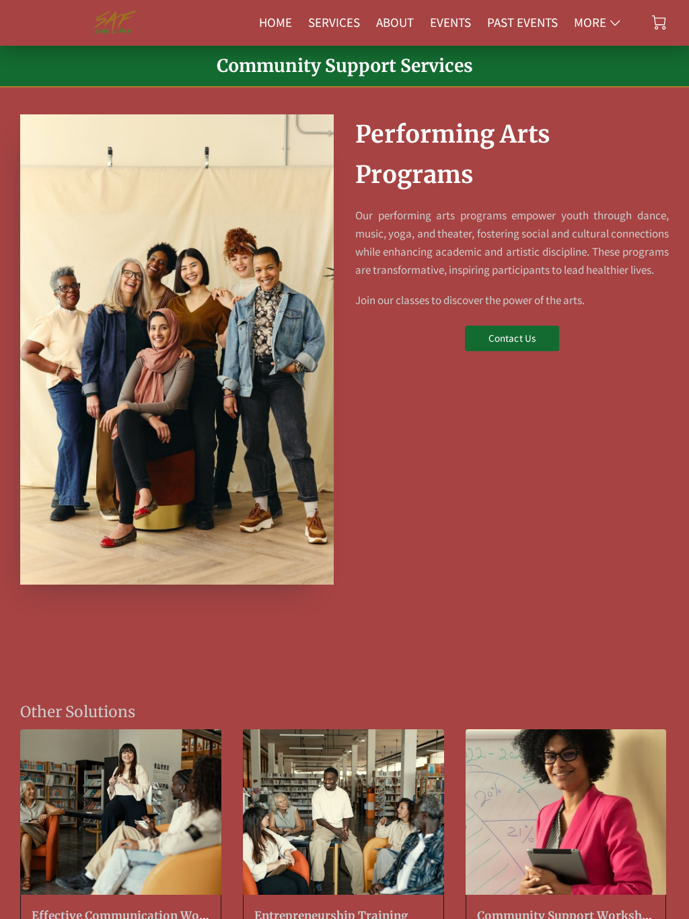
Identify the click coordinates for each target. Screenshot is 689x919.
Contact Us (512, 338)
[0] (659, 22)
